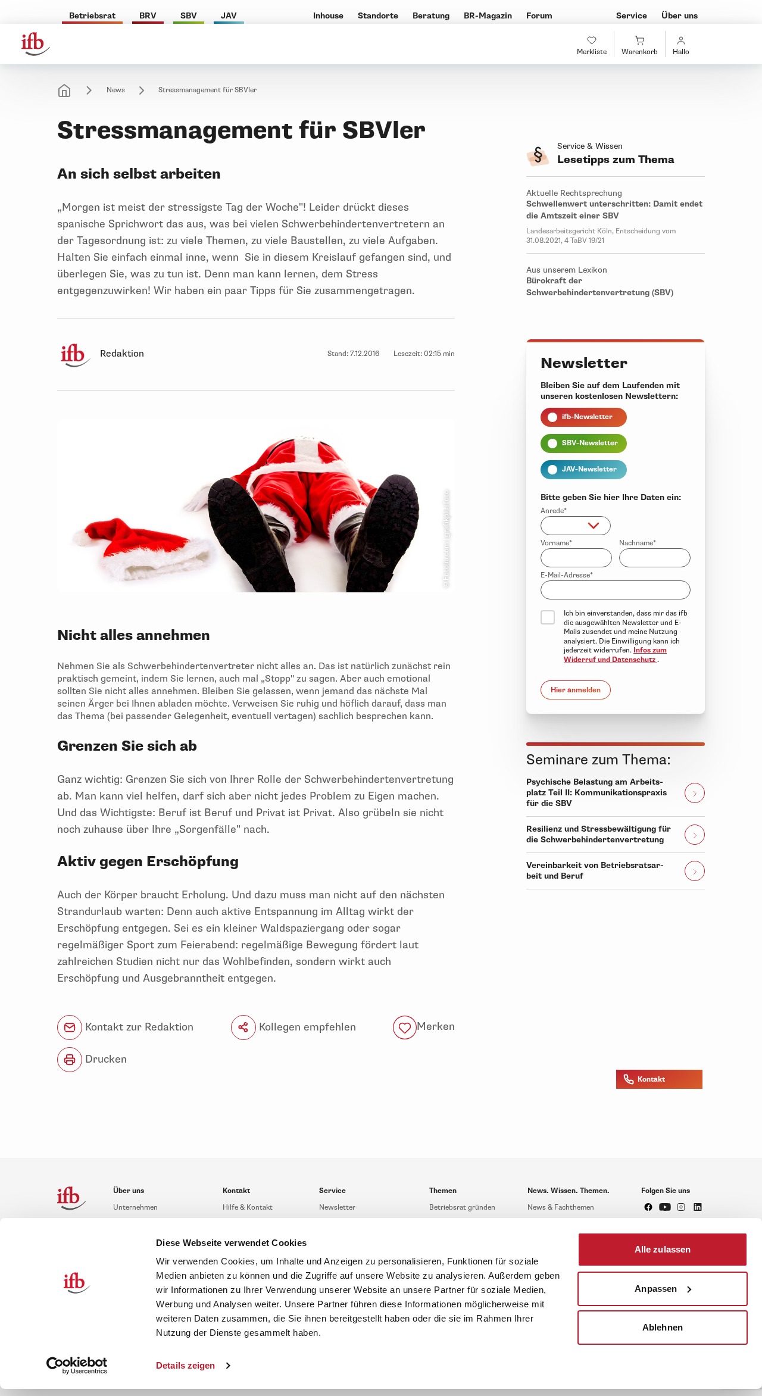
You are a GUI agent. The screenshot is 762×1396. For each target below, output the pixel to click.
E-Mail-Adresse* (567, 575)
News (116, 90)
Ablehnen (662, 1327)
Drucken (104, 1059)
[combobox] (576, 525)
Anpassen (656, 1288)
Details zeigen (185, 1365)
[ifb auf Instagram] (681, 1207)
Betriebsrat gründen (462, 1207)
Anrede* (554, 511)
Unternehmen (135, 1207)
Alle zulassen (663, 1249)
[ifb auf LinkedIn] (698, 1207)
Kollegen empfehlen (306, 1026)
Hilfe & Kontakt (248, 1207)
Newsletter (337, 1207)
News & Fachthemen (560, 1207)
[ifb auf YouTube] (665, 1207)
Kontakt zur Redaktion (137, 1026)
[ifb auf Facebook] (648, 1207)
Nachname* (637, 543)
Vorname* (556, 543)
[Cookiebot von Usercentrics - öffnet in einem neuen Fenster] (77, 1366)
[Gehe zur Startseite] (35, 44)
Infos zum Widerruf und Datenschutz (615, 655)
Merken (436, 1026)
